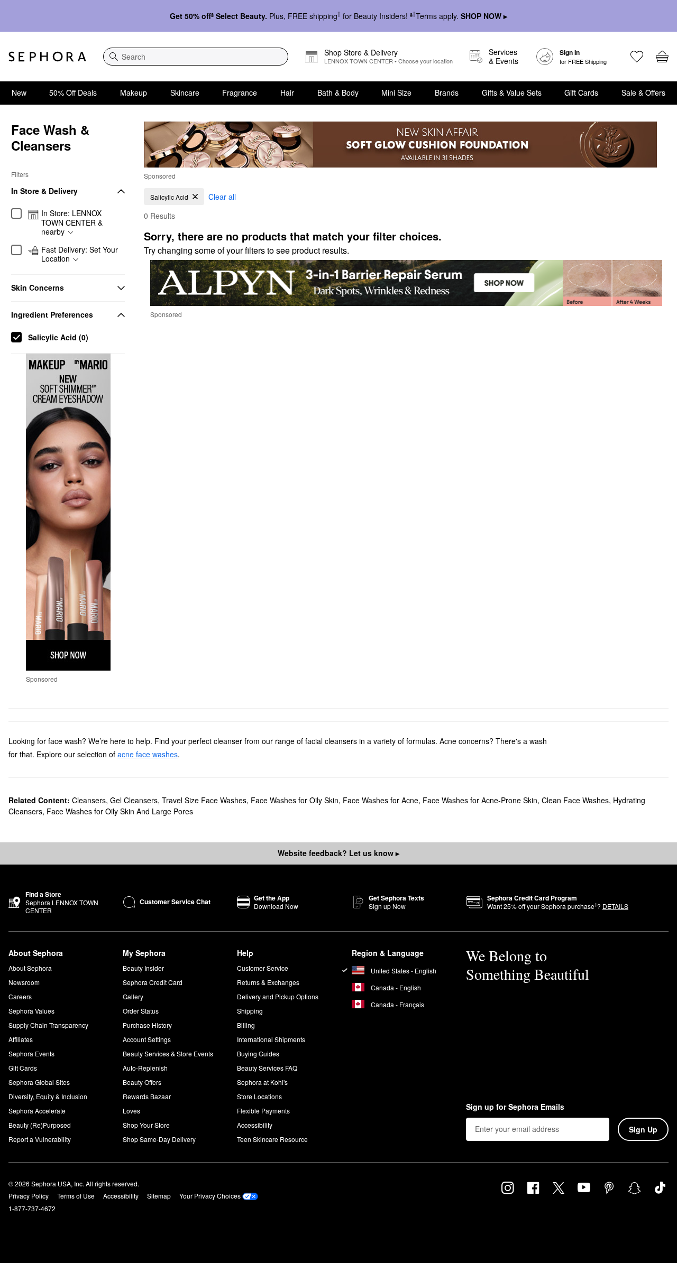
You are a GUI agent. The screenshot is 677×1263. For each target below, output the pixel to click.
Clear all (222, 196)
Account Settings (147, 1039)
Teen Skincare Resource (272, 1139)
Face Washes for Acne (380, 800)
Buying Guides (258, 1053)
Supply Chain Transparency (48, 1024)
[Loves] (636, 56)
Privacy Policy (28, 1195)
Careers (20, 996)
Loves (131, 1110)
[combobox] (195, 57)
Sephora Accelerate (37, 1110)
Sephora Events (31, 1053)
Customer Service (262, 967)
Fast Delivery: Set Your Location (79, 254)
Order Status (141, 1010)
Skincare (184, 92)
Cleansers (89, 800)
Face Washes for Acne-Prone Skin (480, 800)
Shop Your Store (146, 1124)
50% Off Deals (73, 92)
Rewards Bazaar (147, 1096)
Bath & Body (338, 92)
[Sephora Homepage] (47, 56)
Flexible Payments (263, 1110)
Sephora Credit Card (152, 982)
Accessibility (254, 1124)
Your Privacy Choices (210, 1195)
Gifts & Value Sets (512, 92)
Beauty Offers (142, 1082)
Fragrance (239, 92)
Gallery (133, 996)
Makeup (133, 92)
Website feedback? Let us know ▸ (338, 853)
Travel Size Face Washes (204, 800)
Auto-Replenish (145, 1067)
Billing (246, 1024)
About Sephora (30, 967)
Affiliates (20, 1039)
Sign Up (643, 1129)
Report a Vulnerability (39, 1139)
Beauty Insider (143, 967)
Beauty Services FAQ (267, 1067)
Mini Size (396, 92)
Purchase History (147, 1024)
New (19, 92)
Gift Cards (581, 92)
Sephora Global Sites (39, 1082)
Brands (447, 92)
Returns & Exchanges (268, 982)
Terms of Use (76, 1195)
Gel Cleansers (134, 800)
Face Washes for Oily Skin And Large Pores (120, 811)
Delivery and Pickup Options (277, 996)
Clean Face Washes (575, 800)
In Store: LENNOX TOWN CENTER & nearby (72, 223)
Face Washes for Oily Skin (294, 800)
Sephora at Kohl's (262, 1082)
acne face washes (147, 754)
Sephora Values (31, 1010)
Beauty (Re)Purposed (39, 1124)
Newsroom (24, 982)
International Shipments (271, 1039)
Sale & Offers (643, 92)
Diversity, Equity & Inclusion (47, 1096)
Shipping (250, 1010)
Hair (287, 92)
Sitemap (159, 1195)
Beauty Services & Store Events (168, 1053)
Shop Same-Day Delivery (159, 1139)
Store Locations (259, 1096)
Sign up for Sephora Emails (515, 1107)
